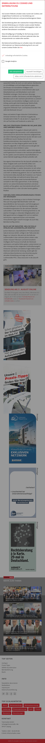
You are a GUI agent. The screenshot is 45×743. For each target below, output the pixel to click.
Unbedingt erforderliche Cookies (16, 55)
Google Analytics (11, 61)
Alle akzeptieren (16, 71)
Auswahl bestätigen (34, 71)
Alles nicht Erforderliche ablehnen (28, 76)
